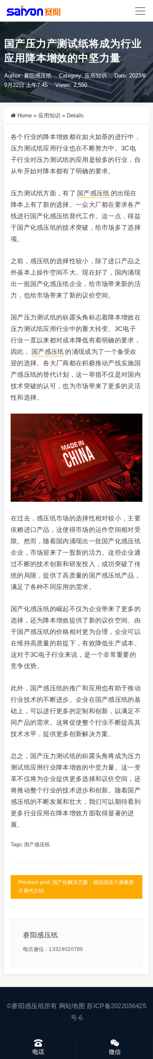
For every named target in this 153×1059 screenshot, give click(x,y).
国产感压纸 (93, 193)
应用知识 (96, 75)
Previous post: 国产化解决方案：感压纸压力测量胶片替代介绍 (76, 886)
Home (24, 115)
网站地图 (72, 1005)
